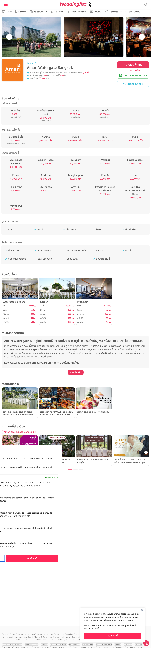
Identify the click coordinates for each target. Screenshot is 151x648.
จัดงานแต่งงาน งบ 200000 (11, 640)
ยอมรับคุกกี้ (113, 635)
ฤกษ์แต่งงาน (70, 634)
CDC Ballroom (87, 644)
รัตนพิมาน (44, 644)
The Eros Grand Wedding (12, 644)
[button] (9, 37)
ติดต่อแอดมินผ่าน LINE (135, 75)
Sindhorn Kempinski (104, 644)
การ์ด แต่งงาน (7, 637)
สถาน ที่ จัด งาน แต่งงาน (27, 634)
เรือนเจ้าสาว (138, 644)
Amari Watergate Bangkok (19, 432)
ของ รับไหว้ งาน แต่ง (72, 637)
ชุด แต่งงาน (18, 637)
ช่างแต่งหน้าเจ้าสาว (41, 637)
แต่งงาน (13, 634)
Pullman (118, 644)
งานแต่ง (5, 634)
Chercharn (128, 644)
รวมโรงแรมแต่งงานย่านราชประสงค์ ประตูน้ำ (92, 461)
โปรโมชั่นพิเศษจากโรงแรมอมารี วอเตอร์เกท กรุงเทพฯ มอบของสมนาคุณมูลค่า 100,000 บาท (130, 461)
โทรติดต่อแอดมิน (134, 84)
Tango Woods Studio (58, 644)
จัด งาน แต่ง (59, 634)
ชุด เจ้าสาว (28, 637)
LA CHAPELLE (74, 644)
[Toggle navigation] (6, 4)
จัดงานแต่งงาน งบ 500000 (53, 640)
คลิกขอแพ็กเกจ (133, 65)
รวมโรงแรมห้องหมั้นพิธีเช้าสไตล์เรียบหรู (93, 413)
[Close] (142, 610)
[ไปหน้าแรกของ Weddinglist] (76, 4)
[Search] (145, 4)
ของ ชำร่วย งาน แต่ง (56, 637)
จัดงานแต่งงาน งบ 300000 (32, 640)
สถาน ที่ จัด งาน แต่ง (45, 634)
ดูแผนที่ (86, 72)
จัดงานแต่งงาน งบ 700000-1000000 (77, 640)
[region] (112, 625)
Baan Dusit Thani (31, 644)
